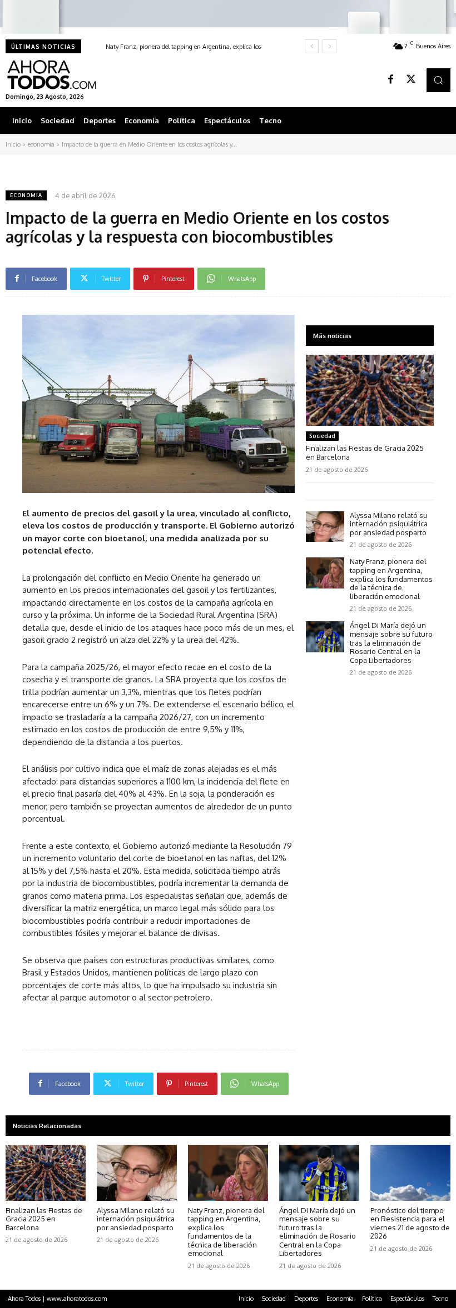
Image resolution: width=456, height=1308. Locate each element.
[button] (438, 80)
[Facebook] (391, 80)
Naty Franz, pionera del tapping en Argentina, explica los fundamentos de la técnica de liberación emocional (391, 578)
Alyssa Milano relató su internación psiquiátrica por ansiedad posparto (389, 524)
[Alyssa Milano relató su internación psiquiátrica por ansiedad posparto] (325, 526)
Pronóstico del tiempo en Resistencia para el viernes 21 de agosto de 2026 (410, 1223)
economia (41, 144)
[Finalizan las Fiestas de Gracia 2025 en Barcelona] (370, 390)
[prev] (312, 46)
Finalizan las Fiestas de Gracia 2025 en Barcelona (44, 1219)
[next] (329, 46)
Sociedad (322, 436)
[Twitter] (411, 80)
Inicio (13, 144)
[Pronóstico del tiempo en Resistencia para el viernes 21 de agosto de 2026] (410, 1173)
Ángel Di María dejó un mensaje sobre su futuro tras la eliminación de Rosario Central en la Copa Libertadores (391, 642)
